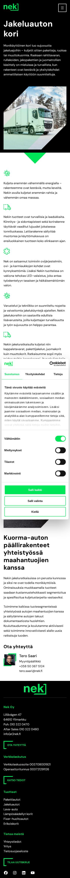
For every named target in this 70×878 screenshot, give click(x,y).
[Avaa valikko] (62, 8)
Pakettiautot (12, 800)
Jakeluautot (12, 804)
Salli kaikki (35, 489)
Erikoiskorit (11, 824)
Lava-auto (11, 809)
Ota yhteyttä (16, 745)
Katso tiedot (16, 780)
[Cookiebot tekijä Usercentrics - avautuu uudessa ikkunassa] (50, 363)
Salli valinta (35, 500)
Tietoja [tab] (58, 374)
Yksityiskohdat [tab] (35, 374)
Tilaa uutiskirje (18, 862)
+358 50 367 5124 (31, 666)
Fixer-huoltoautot (16, 819)
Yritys (7, 846)
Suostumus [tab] (12, 374)
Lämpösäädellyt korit (18, 814)
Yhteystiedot (12, 842)
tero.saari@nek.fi (30, 671)
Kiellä (35, 511)
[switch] (60, 450)
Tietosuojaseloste (16, 851)
